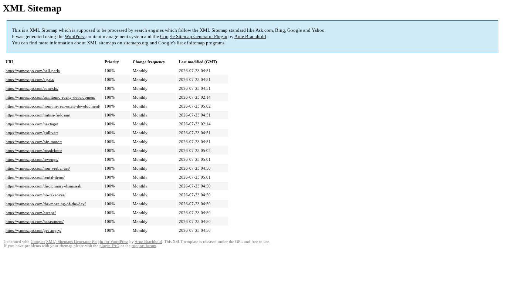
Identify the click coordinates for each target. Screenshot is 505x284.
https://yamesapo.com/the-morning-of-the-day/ (46, 204)
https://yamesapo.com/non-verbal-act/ (38, 168)
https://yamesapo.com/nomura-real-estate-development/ (53, 106)
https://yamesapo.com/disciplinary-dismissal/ (43, 186)
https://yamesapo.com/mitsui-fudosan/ (38, 115)
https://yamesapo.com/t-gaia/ (30, 79)
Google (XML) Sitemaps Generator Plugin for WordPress (79, 242)
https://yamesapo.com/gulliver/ (32, 133)
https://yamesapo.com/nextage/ (32, 124)
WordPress (75, 36)
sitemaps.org (136, 42)
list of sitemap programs (200, 42)
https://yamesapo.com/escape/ (31, 212)
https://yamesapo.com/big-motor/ (34, 141)
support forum (144, 246)
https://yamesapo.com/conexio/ (32, 88)
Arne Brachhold (250, 36)
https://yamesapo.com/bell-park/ (33, 70)
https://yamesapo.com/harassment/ (35, 221)
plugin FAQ (109, 246)
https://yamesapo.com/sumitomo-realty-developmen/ (50, 97)
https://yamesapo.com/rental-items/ (35, 177)
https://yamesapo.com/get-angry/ (33, 230)
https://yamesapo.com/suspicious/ (34, 150)
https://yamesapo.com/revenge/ (32, 159)
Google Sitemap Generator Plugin (193, 36)
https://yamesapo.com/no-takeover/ (35, 195)
